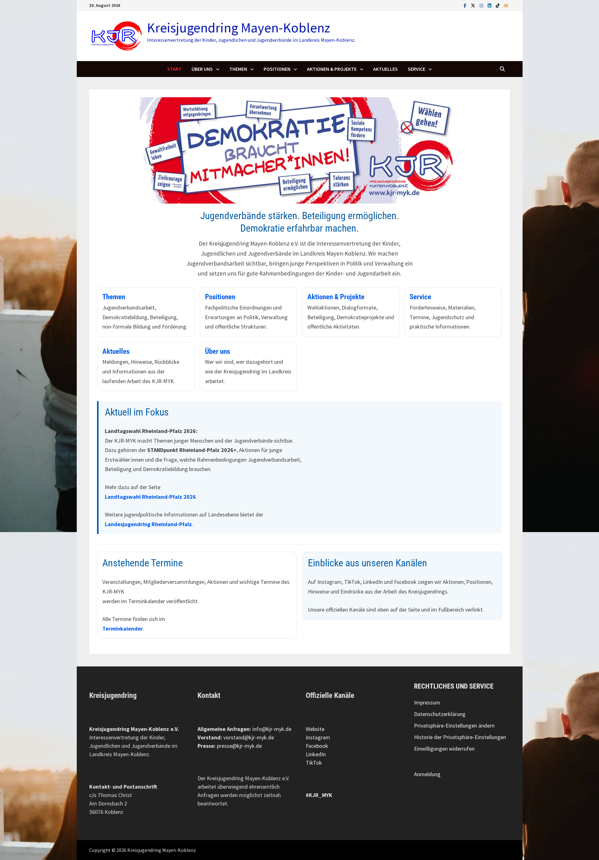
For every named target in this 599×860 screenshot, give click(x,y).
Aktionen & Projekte (332, 69)
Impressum (427, 702)
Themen (238, 69)
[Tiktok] (498, 5)
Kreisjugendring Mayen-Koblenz (238, 27)
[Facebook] (465, 5)
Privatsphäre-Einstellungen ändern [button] (454, 725)
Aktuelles (385, 69)
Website (315, 729)
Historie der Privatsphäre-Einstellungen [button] (460, 737)
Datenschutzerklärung (439, 714)
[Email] (506, 5)
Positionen (277, 69)
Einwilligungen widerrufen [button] (444, 748)
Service (416, 69)
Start (174, 69)
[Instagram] (482, 5)
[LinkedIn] (490, 5)
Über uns (202, 69)
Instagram (318, 737)
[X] (473, 5)
